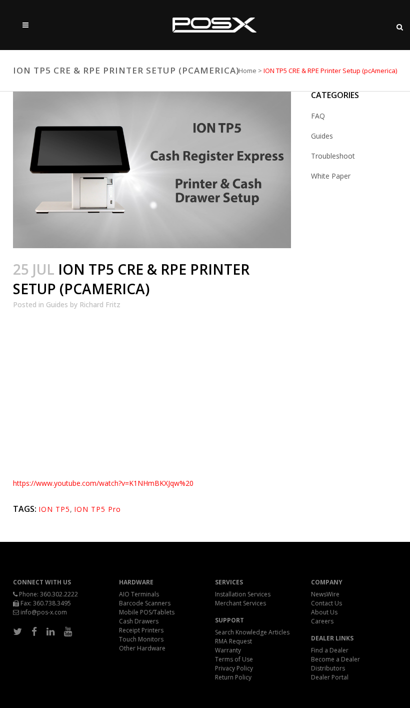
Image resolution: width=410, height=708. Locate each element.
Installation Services (242, 594)
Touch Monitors (141, 639)
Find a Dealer (329, 650)
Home (247, 70)
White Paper (330, 176)
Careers (322, 621)
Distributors (328, 668)
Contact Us (326, 603)
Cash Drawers (138, 621)
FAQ (318, 116)
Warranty (228, 650)
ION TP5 (54, 509)
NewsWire (325, 594)
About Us (324, 612)
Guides (57, 304)
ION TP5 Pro (97, 509)
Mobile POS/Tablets (146, 612)
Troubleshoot (333, 156)
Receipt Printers (141, 630)
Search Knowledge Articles (252, 632)
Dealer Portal (329, 677)
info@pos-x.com (43, 612)
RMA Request (233, 641)
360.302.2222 (59, 594)
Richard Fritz (100, 304)
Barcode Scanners (144, 603)
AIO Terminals (139, 594)
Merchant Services (240, 603)
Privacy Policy (234, 668)
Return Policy (233, 677)
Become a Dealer (335, 659)
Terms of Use (234, 659)
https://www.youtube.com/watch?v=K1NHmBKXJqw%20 (103, 483)
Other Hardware (142, 648)
